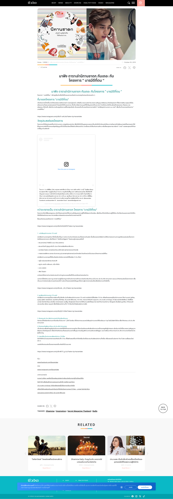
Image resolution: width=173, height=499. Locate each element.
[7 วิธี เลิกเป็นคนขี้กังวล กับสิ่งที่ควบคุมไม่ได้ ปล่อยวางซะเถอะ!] (47, 453)
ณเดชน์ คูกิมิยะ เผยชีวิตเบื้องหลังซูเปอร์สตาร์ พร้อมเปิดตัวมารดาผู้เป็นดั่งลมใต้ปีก (60, 378)
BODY (54, 3)
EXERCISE (77, 3)
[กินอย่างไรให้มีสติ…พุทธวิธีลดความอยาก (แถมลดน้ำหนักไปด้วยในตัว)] (86, 453)
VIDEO (100, 3)
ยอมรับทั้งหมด (145, 487)
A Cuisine (44, 67)
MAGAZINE (110, 3)
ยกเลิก (130, 487)
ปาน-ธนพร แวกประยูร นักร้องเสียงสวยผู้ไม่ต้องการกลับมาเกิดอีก (56, 386)
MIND (60, 3)
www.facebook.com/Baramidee (47, 362)
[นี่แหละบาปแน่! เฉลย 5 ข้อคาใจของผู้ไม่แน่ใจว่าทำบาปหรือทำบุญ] (126, 453)
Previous (25, 453)
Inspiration (61, 411)
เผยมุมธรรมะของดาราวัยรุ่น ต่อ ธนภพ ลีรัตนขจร (51, 393)
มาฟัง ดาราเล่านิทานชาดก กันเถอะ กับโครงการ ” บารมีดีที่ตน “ (67, 62)
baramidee (58, 203)
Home (39, 62)
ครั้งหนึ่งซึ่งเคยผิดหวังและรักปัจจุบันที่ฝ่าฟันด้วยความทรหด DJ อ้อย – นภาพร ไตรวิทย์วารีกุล (63, 389)
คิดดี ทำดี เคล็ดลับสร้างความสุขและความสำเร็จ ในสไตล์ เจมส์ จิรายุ (56, 382)
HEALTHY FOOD (90, 3)
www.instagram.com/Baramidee (48, 370)
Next (147, 453)
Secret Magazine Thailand (79, 411)
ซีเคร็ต (95, 411)
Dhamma (50, 411)
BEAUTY (68, 3)
